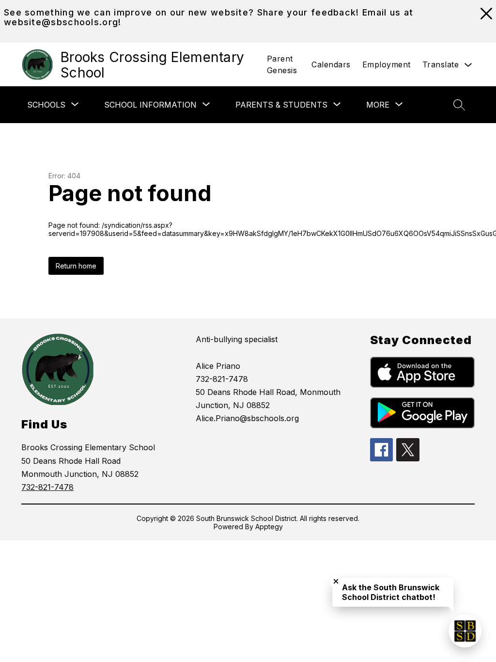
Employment (386, 64)
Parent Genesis (282, 64)
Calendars (331, 64)
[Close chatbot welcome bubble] (336, 581)
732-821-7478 (47, 487)
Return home (76, 266)
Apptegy (269, 526)
